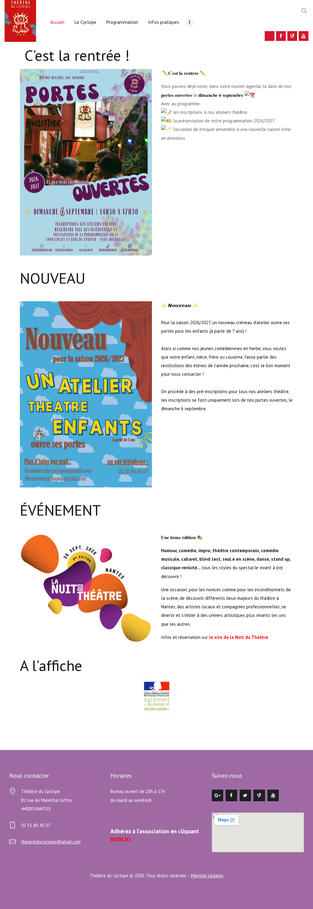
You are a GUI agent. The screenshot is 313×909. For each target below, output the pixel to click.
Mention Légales (207, 875)
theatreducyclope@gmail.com (51, 842)
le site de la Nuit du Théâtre (238, 637)
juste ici (120, 838)
